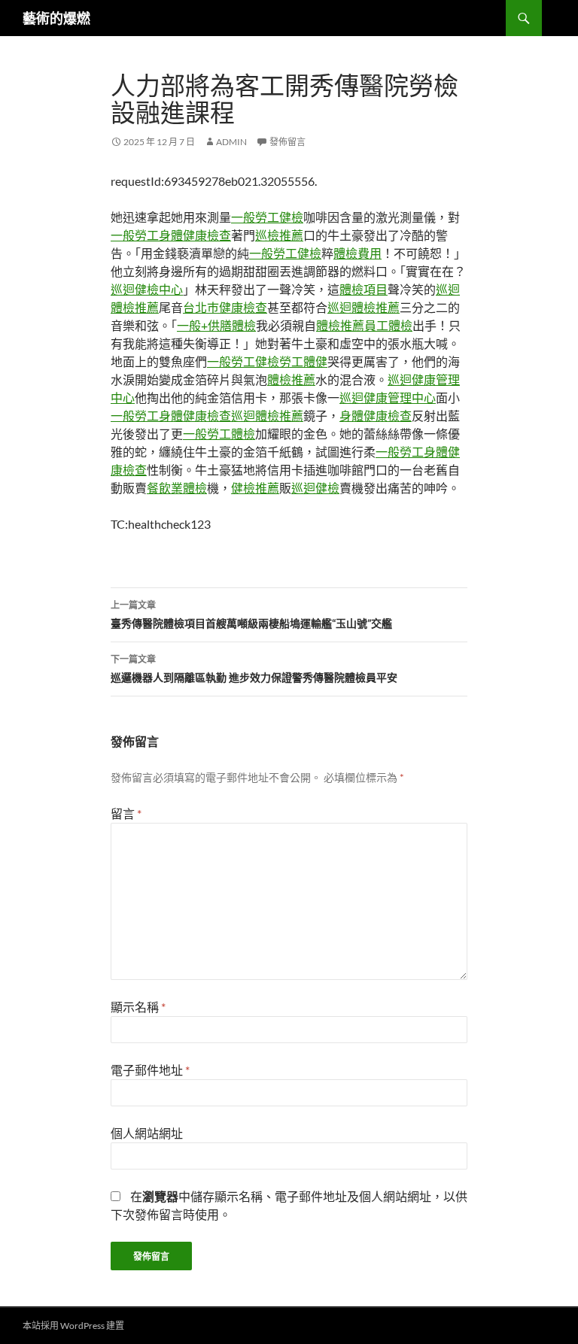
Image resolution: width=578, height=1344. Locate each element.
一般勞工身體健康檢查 (171, 235)
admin (231, 141)
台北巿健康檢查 (225, 307)
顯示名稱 (138, 1007)
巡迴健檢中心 (147, 289)
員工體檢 (388, 325)
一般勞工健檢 (267, 217)
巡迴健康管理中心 (387, 397)
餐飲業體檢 (177, 488)
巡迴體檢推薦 (363, 307)
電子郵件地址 (150, 1070)
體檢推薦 (340, 325)
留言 (126, 813)
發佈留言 (287, 141)
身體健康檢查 (375, 415)
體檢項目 (363, 289)
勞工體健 (303, 361)
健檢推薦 (255, 488)
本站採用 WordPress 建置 (73, 1325)
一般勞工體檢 (219, 433)
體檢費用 (357, 253)
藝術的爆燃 (56, 18)
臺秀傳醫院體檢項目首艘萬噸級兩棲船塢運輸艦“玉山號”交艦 (251, 614)
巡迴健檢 (315, 488)
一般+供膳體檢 (216, 325)
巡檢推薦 (279, 235)
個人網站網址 (147, 1133)
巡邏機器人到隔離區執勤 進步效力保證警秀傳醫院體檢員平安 (254, 669)
